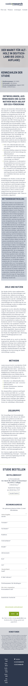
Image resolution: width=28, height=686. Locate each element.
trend (19, 662)
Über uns (3, 10)
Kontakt (24, 10)
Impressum (6, 680)
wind (18, 664)
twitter (18, 659)
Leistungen (17, 10)
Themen (10, 10)
